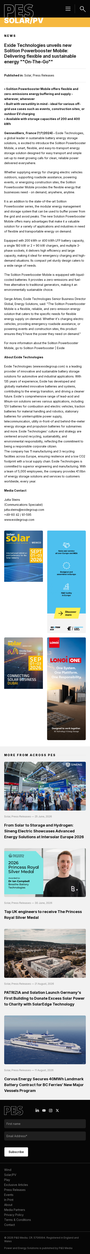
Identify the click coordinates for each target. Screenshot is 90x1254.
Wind (7, 1170)
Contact (9, 1225)
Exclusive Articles (16, 1185)
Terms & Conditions (17, 1220)
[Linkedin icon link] (37, 1110)
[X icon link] (57, 1110)
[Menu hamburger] (68, 8)
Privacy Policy (14, 1215)
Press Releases (15, 1190)
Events (8, 1195)
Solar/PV (10, 1175)
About (8, 1205)
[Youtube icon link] (44, 1110)
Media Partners (14, 1210)
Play (7, 1180)
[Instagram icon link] (50, 1110)
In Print (8, 1200)
